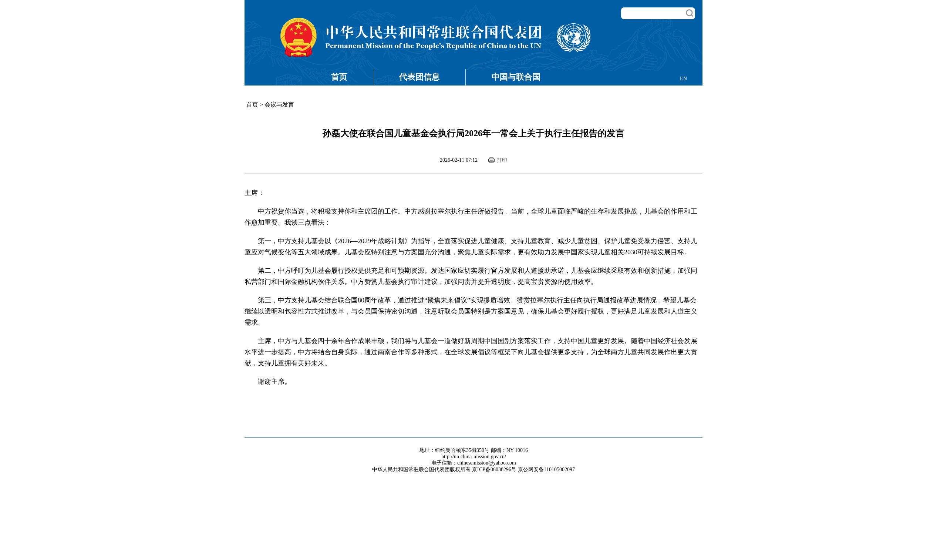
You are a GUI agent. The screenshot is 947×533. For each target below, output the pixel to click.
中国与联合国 (516, 76)
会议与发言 (279, 104)
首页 (339, 76)
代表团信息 (419, 76)
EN (683, 78)
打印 (502, 160)
